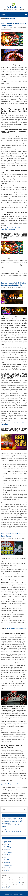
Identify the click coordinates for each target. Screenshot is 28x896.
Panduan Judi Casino (6, 29)
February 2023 (7, 847)
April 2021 (6, 857)
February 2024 (7, 841)
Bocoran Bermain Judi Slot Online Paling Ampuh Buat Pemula (13, 284)
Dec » (7, 887)
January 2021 (7, 862)
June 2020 (6, 869)
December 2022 (8, 851)
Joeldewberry (14, 7)
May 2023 (6, 843)
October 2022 (7, 854)
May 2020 (6, 870)
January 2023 (7, 849)
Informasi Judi (22, 27)
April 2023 (6, 844)
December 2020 (8, 864)
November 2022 (8, 852)
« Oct (3, 887)
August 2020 (7, 867)
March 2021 (6, 859)
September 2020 (8, 865)
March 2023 (6, 846)
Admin (15, 27)
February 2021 (7, 860)
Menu (3, 14)
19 (19, 882)
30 (9, 886)
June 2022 (6, 856)
